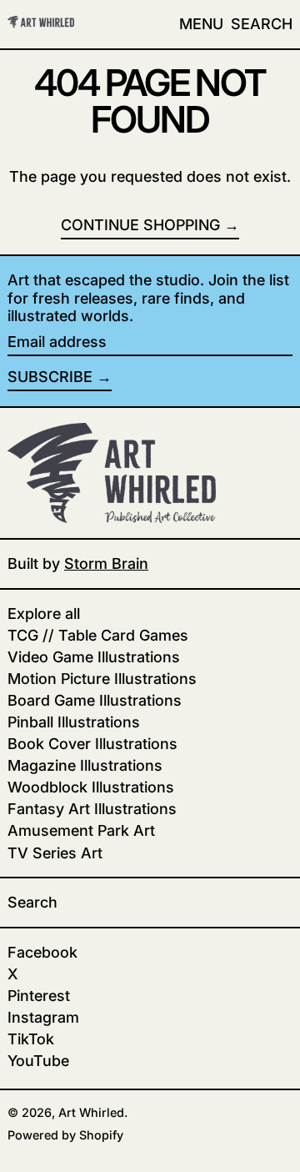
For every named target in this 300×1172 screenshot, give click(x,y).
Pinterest (39, 995)
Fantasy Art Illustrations (92, 808)
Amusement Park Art (81, 830)
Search (33, 902)
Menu (201, 24)
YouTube (38, 1060)
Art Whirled (91, 1112)
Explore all (44, 613)
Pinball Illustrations (74, 722)
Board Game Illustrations (95, 700)
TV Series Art (55, 853)
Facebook (43, 952)
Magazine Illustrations (85, 765)
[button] (261, 24)
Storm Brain (106, 563)
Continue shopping (140, 225)
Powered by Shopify (65, 1135)
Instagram (43, 1017)
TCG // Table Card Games (98, 635)
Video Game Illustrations (94, 657)
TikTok (31, 1039)
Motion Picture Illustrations (102, 678)
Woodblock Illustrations (91, 787)
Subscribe (50, 376)
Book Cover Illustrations (93, 743)
